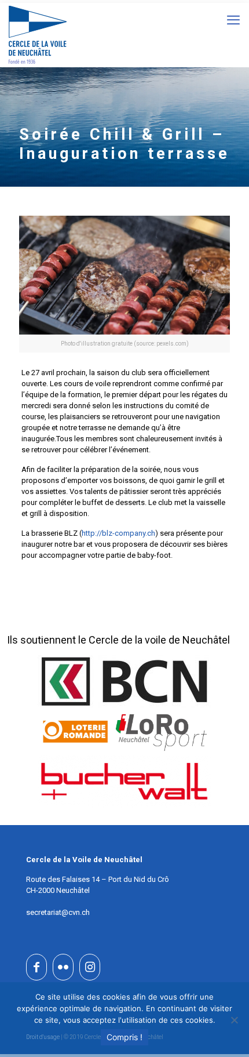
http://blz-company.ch (118, 533)
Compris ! (124, 1037)
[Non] (234, 1020)
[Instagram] (89, 967)
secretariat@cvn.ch (58, 912)
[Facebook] (36, 967)
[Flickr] (63, 967)
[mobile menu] (233, 20)
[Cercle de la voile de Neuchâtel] (38, 35)
